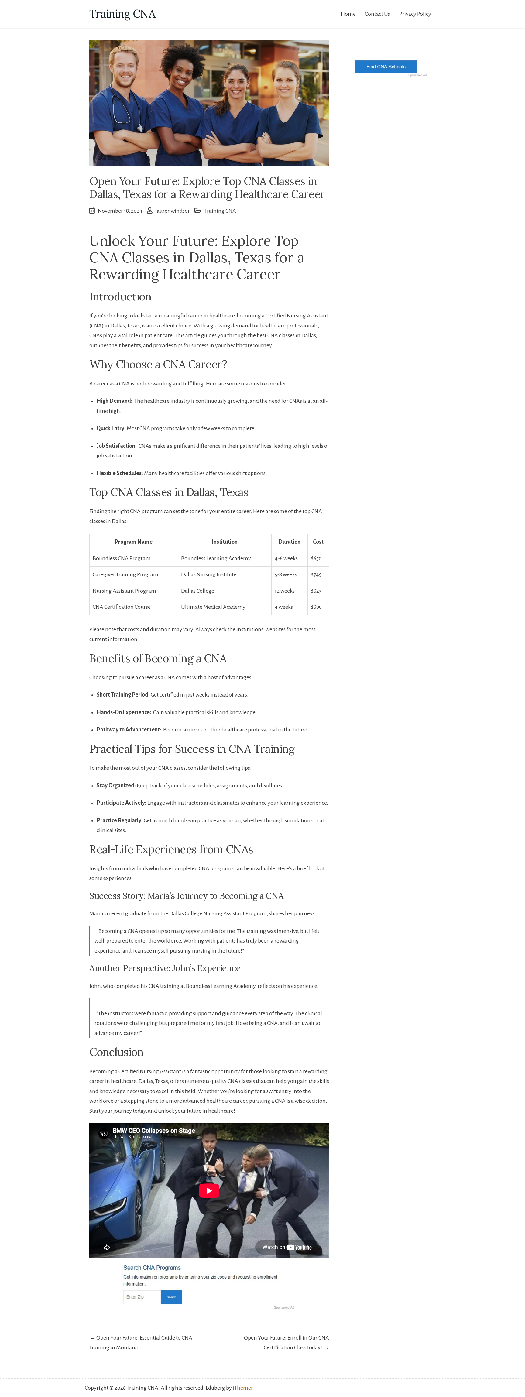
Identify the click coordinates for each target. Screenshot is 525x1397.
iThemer (243, 1388)
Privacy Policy (415, 14)
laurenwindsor (172, 211)
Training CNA (122, 14)
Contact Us (377, 14)
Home (348, 14)
